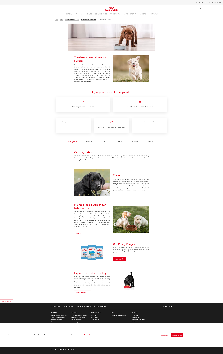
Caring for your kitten (56, 319)
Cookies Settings (6, 301)
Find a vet (93, 315)
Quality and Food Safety (138, 319)
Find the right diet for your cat (59, 315)
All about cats (54, 322)
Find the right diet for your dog (79, 315)
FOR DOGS (74, 312)
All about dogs (74, 322)
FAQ (113, 312)
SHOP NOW (69, 14)
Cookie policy (87, 334)
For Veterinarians (85, 306)
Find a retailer (95, 317)
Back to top (168, 306)
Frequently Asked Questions (119, 315)
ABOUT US (135, 312)
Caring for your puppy (76, 319)
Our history (135, 315)
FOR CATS (54, 312)
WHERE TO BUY (96, 312)
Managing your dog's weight (78, 317)
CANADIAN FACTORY (129, 14)
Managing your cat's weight (58, 317)
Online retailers (95, 319)
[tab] (72, 140)
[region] (111, 335)
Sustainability (135, 317)
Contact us (71, 349)
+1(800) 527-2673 (58, 349)
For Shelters (70, 306)
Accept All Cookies (177, 335)
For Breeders (57, 306)
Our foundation (136, 322)
